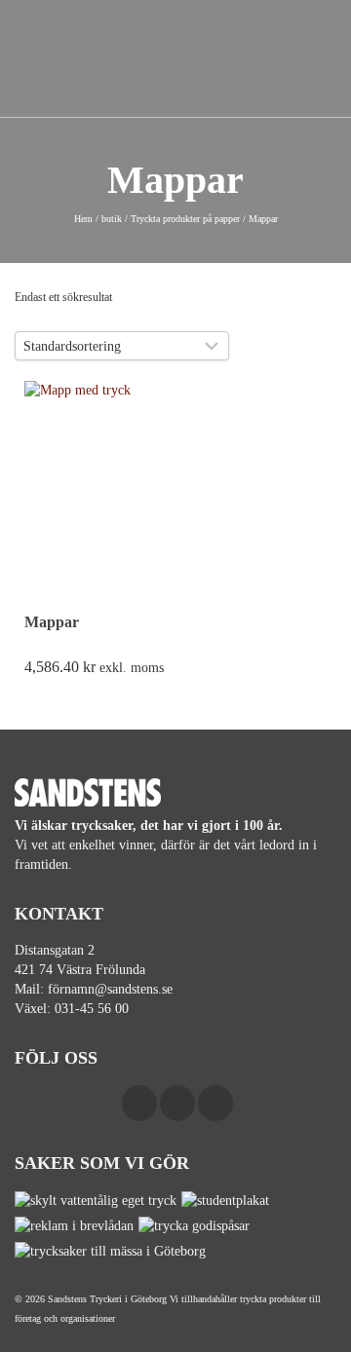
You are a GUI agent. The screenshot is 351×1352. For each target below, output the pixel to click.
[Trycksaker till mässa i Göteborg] (113, 1251)
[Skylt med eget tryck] (98, 1200)
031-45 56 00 (92, 1008)
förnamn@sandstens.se (110, 989)
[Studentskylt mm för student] (227, 1200)
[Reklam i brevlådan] (76, 1226)
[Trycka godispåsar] (196, 1226)
